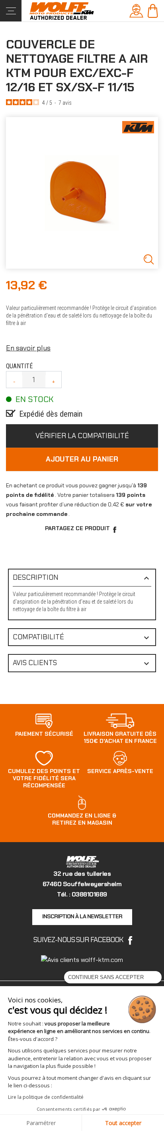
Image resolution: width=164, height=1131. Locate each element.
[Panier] (152, 10)
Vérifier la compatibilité (82, 435)
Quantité (19, 366)
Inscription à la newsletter (82, 916)
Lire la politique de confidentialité (46, 1097)
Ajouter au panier (82, 459)
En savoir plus (28, 348)
